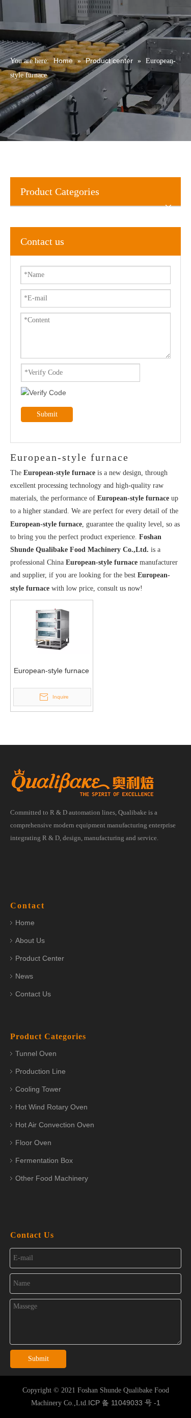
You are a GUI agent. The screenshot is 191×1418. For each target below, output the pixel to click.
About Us (30, 940)
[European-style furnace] (51, 628)
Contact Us (33, 994)
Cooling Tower (38, 1089)
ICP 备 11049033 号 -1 (124, 1403)
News (24, 976)
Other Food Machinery (51, 1178)
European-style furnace (51, 670)
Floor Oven (33, 1142)
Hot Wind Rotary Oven (51, 1107)
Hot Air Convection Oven (54, 1125)
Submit (47, 414)
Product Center (39, 958)
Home (25, 923)
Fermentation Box (44, 1160)
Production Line (40, 1071)
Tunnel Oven (36, 1053)
